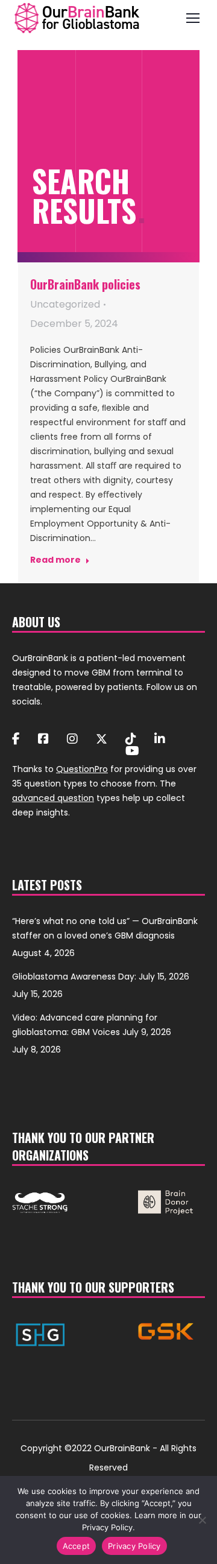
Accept (76, 1546)
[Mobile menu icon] (193, 18)
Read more (55, 560)
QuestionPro (82, 769)
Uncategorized (65, 304)
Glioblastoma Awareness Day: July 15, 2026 (100, 976)
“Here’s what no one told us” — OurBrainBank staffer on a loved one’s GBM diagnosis (105, 928)
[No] (202, 1520)
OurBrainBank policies (85, 284)
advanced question (53, 798)
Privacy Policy (134, 1546)
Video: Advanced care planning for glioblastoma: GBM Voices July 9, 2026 (91, 1025)
